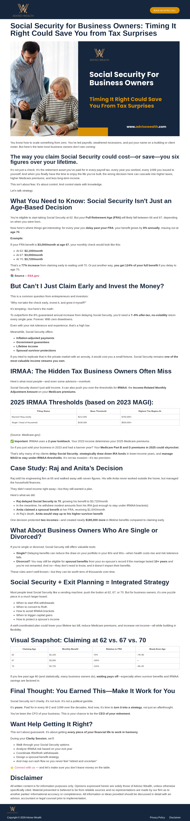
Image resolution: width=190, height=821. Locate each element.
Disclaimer (175, 817)
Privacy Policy (157, 817)
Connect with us (25, 767)
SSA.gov (33, 275)
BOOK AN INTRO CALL (165, 10)
